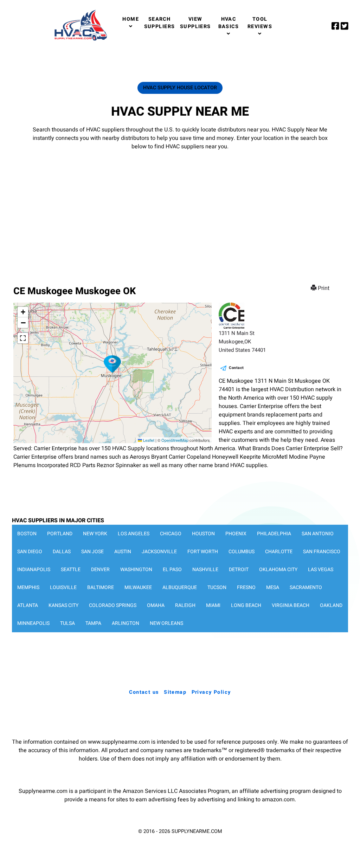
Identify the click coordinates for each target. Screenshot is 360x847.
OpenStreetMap (174, 440)
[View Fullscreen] (23, 338)
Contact (236, 368)
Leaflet (148, 440)
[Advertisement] (180, 211)
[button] (112, 364)
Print (323, 288)
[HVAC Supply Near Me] (79, 40)
